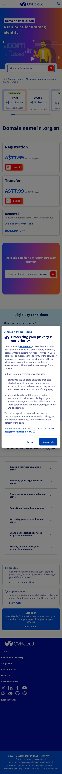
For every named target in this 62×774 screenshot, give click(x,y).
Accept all (48, 441)
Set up (30, 441)
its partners (25, 346)
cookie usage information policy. (30, 430)
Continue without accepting (18, 331)
